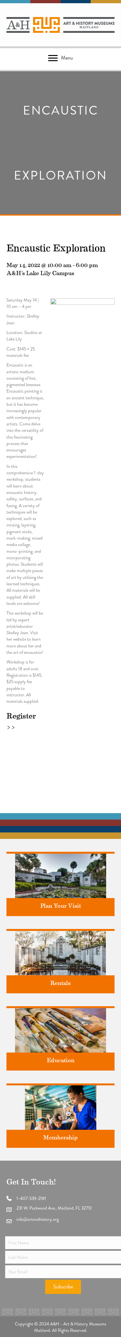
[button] (63, 1287)
